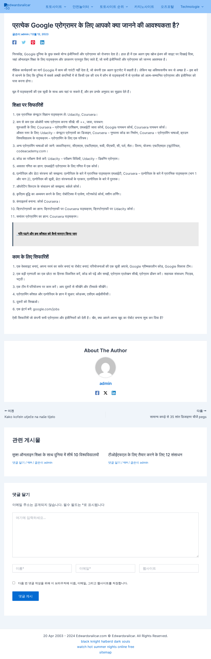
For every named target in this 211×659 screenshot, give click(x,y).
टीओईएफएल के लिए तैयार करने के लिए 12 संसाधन (145, 454)
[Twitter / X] (105, 393)
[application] (64, 6)
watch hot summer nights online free (105, 647)
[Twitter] (24, 42)
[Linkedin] (42, 42)
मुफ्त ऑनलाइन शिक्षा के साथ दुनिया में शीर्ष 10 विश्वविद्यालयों (55, 454)
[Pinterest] (33, 42)
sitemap (105, 652)
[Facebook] (14, 42)
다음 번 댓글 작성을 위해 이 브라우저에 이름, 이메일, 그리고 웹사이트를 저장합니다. (73, 583)
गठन (29, 462)
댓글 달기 (18, 462)
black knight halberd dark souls (105, 641)
